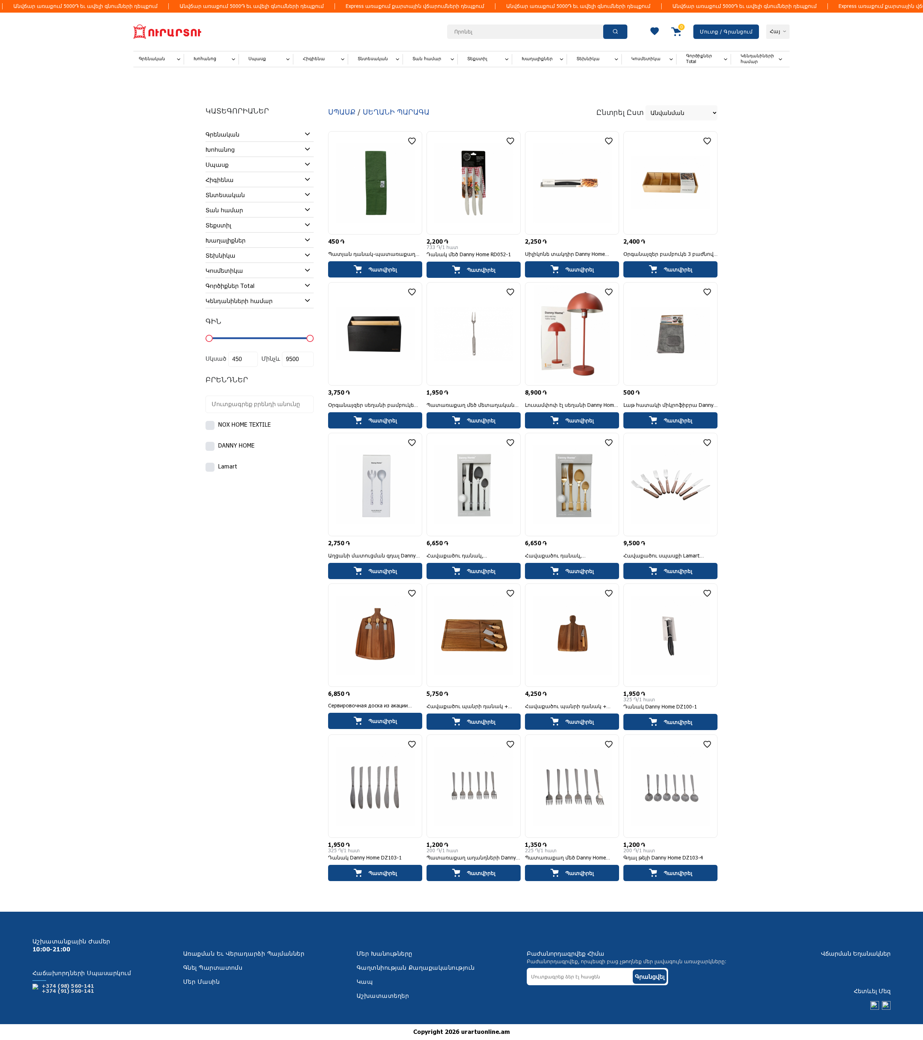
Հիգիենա (314, 59)
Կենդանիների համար (757, 59)
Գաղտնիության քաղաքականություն (416, 968)
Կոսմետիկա (646, 59)
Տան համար (426, 59)
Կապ (365, 982)
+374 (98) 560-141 (68, 986)
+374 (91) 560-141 (68, 991)
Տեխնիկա (588, 59)
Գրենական (152, 59)
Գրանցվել (649, 977)
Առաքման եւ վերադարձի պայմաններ (243, 954)
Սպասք (257, 59)
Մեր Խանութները (384, 954)
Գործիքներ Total (699, 59)
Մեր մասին (201, 982)
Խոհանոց (205, 59)
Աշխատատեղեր (383, 996)
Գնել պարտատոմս (213, 968)
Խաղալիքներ (537, 59)
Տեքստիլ (477, 59)
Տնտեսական (373, 59)
